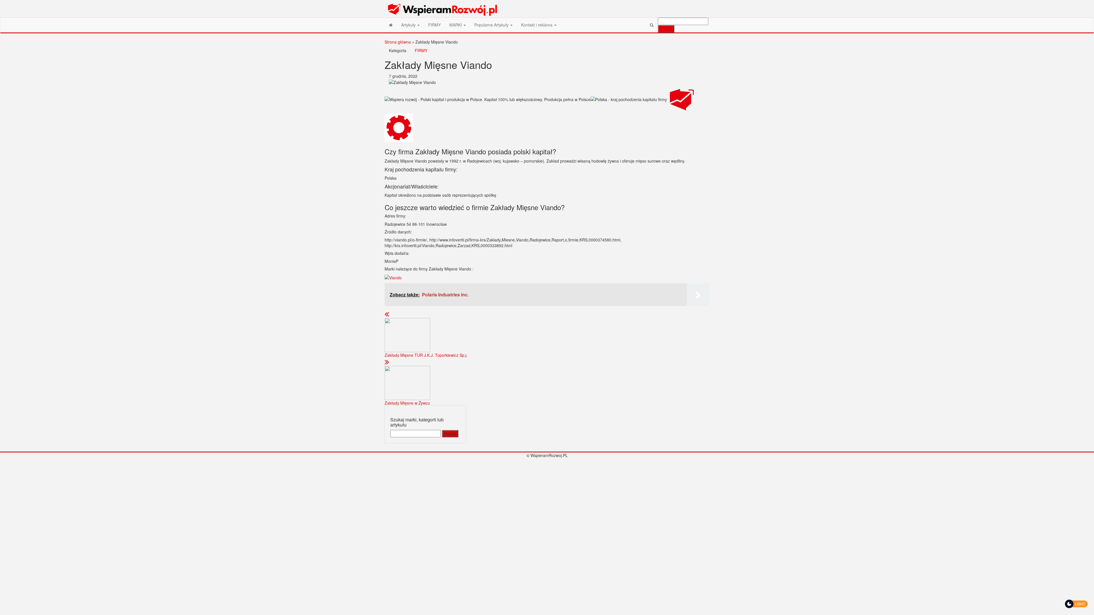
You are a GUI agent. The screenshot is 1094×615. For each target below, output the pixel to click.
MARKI (456, 25)
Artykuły (409, 25)
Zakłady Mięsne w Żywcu (407, 403)
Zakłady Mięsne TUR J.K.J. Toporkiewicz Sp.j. (426, 355)
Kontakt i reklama (537, 25)
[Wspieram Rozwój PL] (391, 25)
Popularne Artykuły (492, 25)
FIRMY (434, 25)
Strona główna (398, 42)
